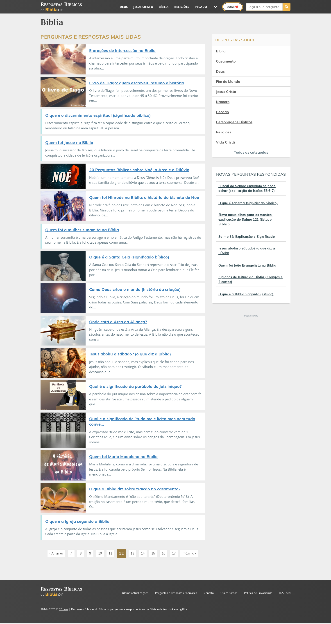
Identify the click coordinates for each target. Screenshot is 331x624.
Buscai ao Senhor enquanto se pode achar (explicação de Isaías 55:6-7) (247, 188)
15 (153, 553)
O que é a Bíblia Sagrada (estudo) (246, 294)
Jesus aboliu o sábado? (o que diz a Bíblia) (246, 250)
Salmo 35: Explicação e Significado (246, 237)
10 (100, 553)
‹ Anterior (56, 553)
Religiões (181, 7)
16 (163, 553)
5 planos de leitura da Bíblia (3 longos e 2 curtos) (250, 279)
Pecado (201, 7)
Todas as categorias (251, 152)
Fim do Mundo (228, 81)
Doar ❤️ (232, 7)
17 (174, 553)
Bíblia (164, 7)
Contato (209, 593)
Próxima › (189, 553)
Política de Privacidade (258, 593)
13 (132, 553)
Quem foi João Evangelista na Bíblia (247, 265)
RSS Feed (284, 593)
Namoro (222, 101)
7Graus (63, 609)
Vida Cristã (225, 142)
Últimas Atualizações (135, 593)
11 (110, 553)
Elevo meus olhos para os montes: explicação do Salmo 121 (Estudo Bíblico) (245, 219)
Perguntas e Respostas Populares (176, 593)
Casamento (226, 61)
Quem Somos (228, 593)
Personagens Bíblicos (234, 122)
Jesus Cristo (143, 7)
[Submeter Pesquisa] (286, 7)
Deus (124, 7)
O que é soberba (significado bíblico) (248, 203)
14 (143, 553)
